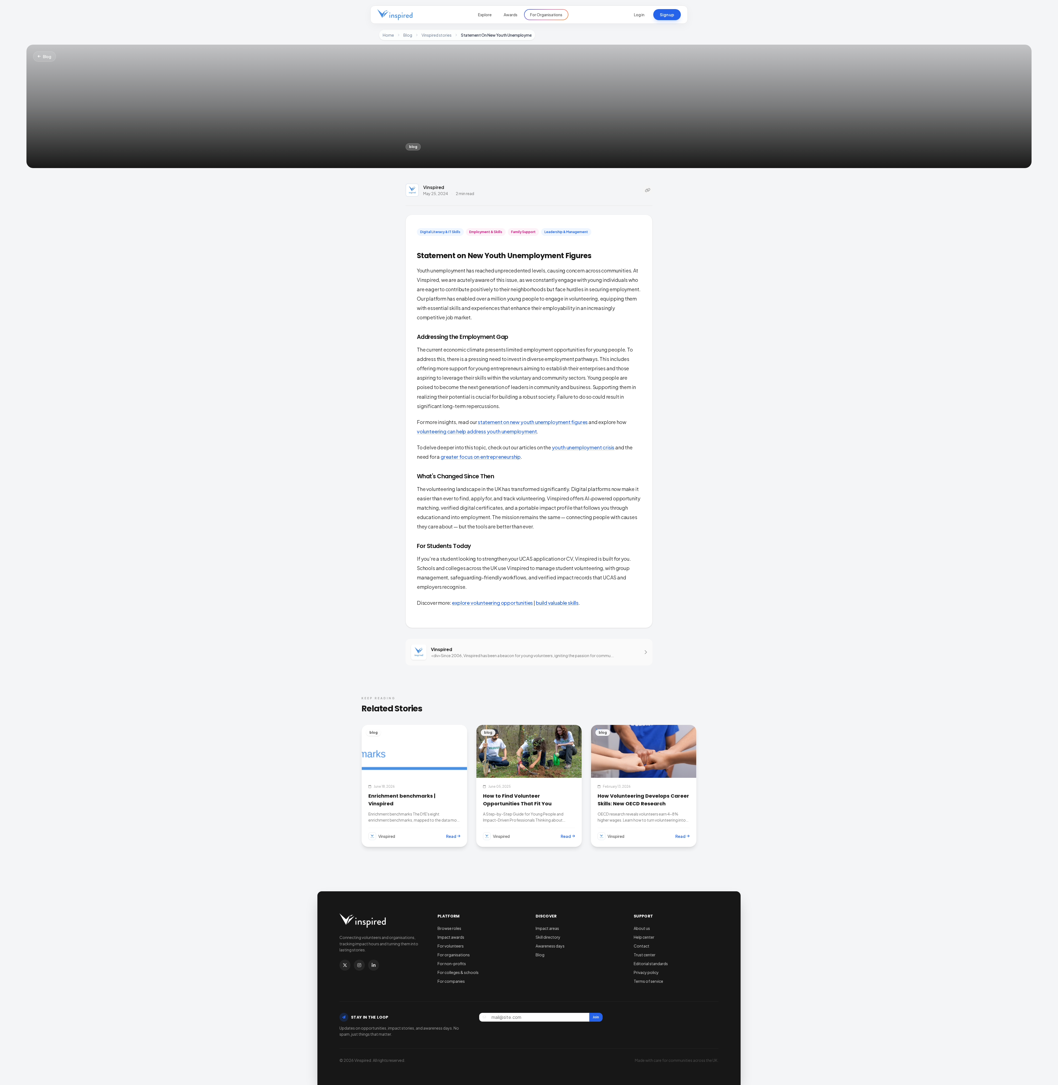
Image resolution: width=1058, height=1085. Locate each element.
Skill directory (548, 937)
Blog (407, 35)
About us (642, 928)
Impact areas (547, 928)
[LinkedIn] (373, 965)
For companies (451, 981)
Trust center (644, 954)
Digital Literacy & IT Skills (440, 232)
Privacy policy (646, 972)
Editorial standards (651, 963)
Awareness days (550, 945)
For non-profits (452, 963)
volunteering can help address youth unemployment (477, 431)
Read (451, 836)
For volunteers (451, 945)
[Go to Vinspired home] (394, 14)
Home (388, 35)
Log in (639, 14)
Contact (641, 945)
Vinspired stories (437, 35)
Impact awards (451, 937)
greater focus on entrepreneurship (481, 457)
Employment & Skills (485, 232)
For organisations (454, 954)
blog (413, 147)
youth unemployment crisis (583, 447)
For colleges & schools (458, 972)
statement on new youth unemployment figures (533, 422)
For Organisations (546, 14)
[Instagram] (359, 965)
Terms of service (648, 981)
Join (596, 1017)
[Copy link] (647, 190)
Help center (644, 937)
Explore (485, 14)
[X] (344, 965)
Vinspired (433, 187)
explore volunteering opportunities (492, 603)
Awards (510, 14)
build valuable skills (557, 603)
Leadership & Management (566, 232)
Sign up (667, 14)
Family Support (523, 232)
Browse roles (449, 928)
